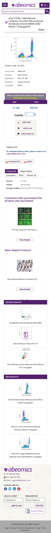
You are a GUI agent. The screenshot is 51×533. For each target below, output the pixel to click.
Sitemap (13, 528)
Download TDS (14, 161)
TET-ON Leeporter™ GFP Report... (25, 230)
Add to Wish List (27, 134)
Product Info (11, 171)
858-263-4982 (14, 474)
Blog (6, 528)
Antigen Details (26, 171)
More (21, 175)
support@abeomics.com (16, 153)
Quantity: (19, 115)
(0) (45, 5)
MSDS (29, 161)
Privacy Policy (29, 528)
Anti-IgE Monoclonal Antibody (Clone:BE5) (26, 323)
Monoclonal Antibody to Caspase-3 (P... (22, 279)
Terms (20, 528)
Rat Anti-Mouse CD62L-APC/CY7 (25, 343)
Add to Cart (27, 128)
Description (11, 175)
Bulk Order (26, 122)
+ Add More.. (17, 509)
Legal (38, 528)
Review (31, 175)
